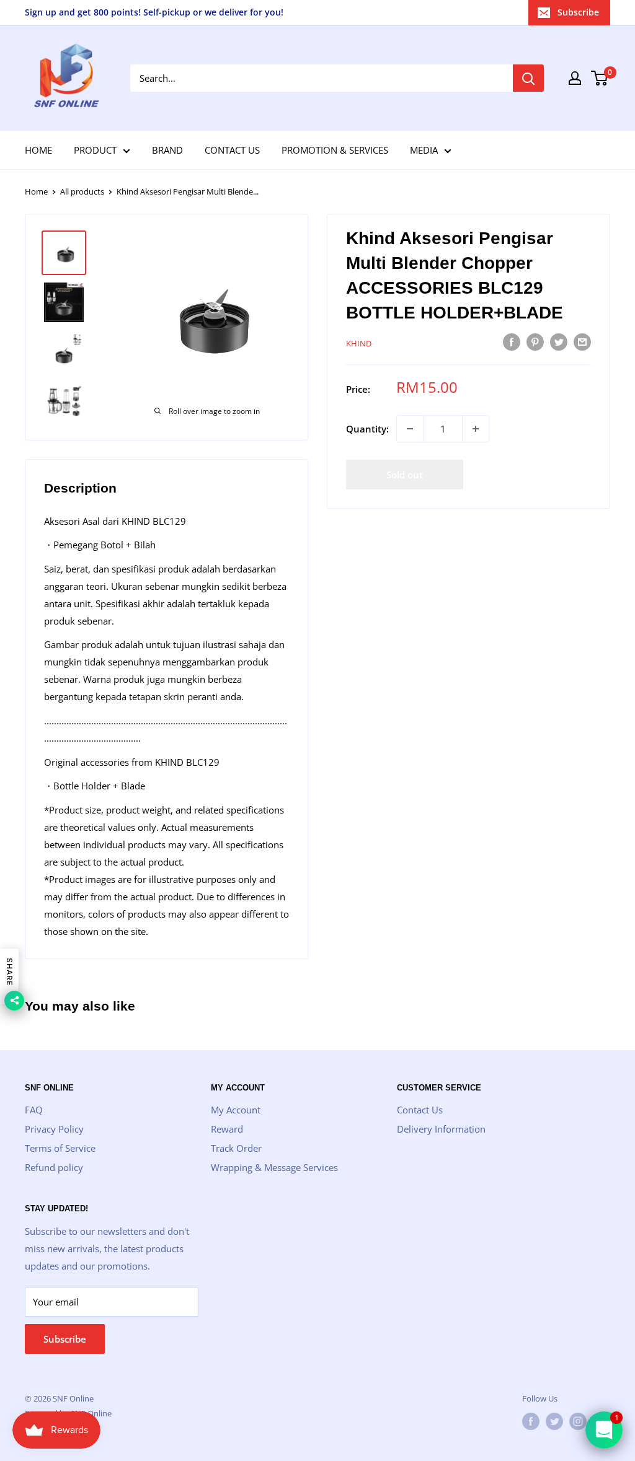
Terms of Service (60, 1148)
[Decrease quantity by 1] (410, 429)
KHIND (358, 343)
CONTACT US (232, 150)
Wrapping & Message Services (274, 1167)
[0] (600, 78)
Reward (227, 1129)
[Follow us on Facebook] (531, 1421)
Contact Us (420, 1109)
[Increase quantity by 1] (476, 429)
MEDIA (424, 150)
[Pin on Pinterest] (535, 341)
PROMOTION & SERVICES (335, 150)
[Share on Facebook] (511, 341)
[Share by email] (582, 341)
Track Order (236, 1148)
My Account (235, 1109)
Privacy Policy (54, 1129)
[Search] (528, 78)
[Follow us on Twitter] (554, 1421)
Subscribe (578, 12)
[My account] (575, 78)
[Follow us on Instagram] (578, 1421)
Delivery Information (441, 1129)
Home (36, 191)
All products (82, 191)
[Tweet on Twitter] (558, 341)
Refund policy (54, 1167)
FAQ (34, 1109)
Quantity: (367, 429)
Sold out (404, 474)
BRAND (167, 150)
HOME (38, 150)
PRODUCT (95, 150)
